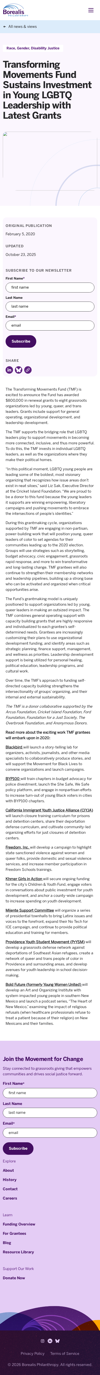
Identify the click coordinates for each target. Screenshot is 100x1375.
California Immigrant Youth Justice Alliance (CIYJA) (49, 810)
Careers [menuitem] (10, 1198)
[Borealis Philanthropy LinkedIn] (50, 1340)
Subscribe (21, 341)
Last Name (14, 298)
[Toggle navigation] (91, 10)
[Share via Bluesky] (18, 370)
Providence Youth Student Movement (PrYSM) (45, 942)
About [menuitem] (8, 1170)
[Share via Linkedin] (9, 370)
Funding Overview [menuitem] (19, 1224)
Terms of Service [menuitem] (64, 1353)
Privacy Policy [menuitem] (33, 1353)
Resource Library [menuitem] (18, 1252)
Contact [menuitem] (10, 1189)
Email (11, 317)
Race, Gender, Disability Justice (33, 48)
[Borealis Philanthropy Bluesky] (57, 1340)
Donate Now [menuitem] (14, 1278)
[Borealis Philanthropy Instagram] (42, 1340)
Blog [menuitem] (7, 1243)
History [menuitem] (10, 1180)
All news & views (22, 26)
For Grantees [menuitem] (14, 1233)
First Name (15, 278)
